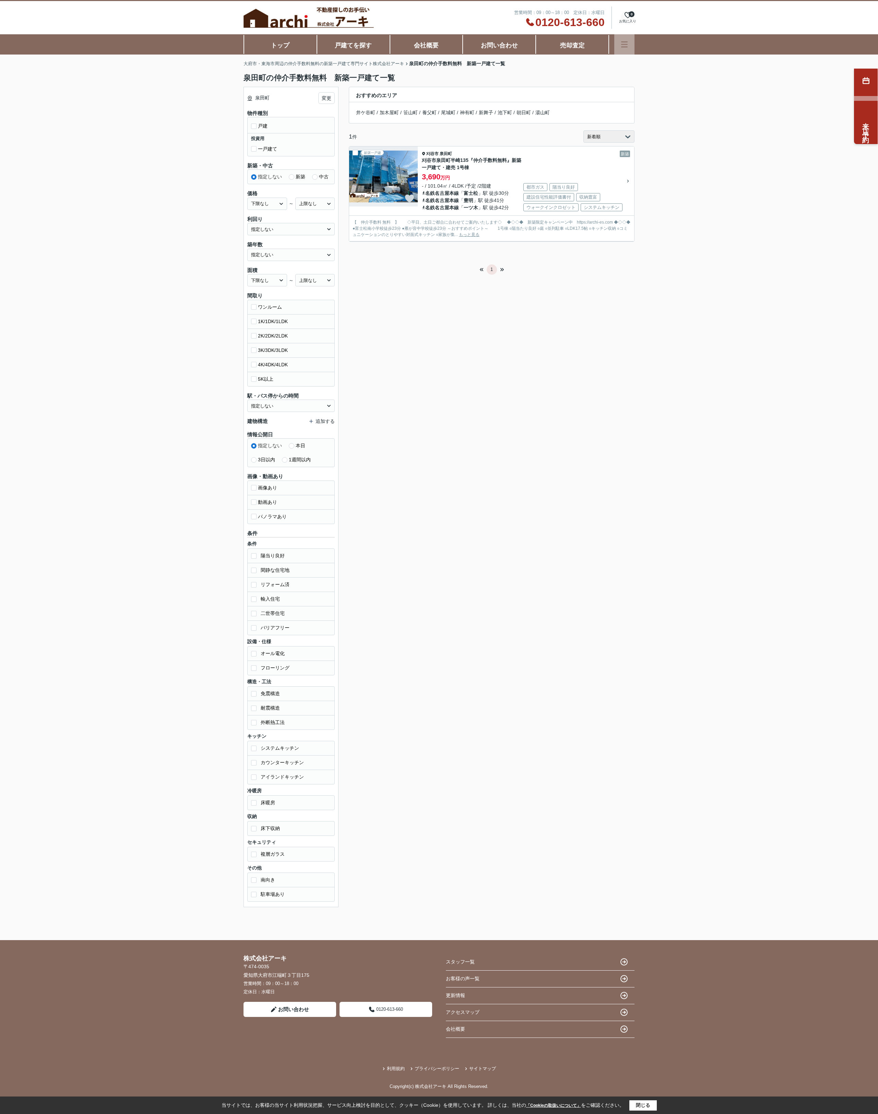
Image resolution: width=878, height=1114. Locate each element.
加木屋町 (389, 112)
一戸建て (267, 149)
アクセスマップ (462, 1012)
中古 (324, 176)
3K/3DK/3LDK (273, 350)
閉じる (643, 1105)
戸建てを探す (353, 45)
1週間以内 (300, 459)
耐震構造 (270, 708)
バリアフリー (275, 627)
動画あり (267, 502)
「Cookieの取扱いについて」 (553, 1105)
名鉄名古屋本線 (442, 193)
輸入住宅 (270, 599)
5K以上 (265, 379)
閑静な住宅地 (275, 570)
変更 (326, 98)
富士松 (471, 193)
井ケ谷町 (365, 112)
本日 (300, 445)
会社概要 (426, 45)
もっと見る (469, 234)
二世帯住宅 (273, 613)
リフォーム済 (275, 584)
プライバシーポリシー (437, 1068)
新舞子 (486, 112)
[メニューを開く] (624, 44)
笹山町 (410, 112)
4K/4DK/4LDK (273, 364)
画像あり (267, 487)
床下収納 (270, 828)
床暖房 (268, 802)
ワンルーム (270, 307)
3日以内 (266, 459)
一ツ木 (471, 207)
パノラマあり (272, 516)
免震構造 (270, 693)
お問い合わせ (499, 45)
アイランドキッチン (282, 777)
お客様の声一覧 (462, 978)
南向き (268, 879)
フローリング (275, 668)
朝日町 (524, 112)
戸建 (263, 126)
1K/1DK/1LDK (273, 321)
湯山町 (542, 112)
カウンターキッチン (282, 762)
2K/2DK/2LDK (273, 336)
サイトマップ (482, 1068)
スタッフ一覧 (460, 961)
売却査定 (572, 45)
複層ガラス (273, 854)
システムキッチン (280, 748)
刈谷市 (432, 153)
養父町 (429, 112)
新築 (300, 176)
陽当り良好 (273, 555)
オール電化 (273, 653)
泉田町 (446, 153)
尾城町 (448, 112)
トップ (280, 45)
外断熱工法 (273, 722)
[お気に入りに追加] (409, 198)
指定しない (270, 176)
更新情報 (455, 995)
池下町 (505, 112)
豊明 (468, 200)
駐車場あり (273, 894)
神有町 (467, 112)
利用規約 (396, 1068)
